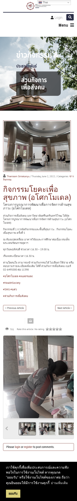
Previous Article (15, 308)
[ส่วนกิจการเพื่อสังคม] (38, 6)
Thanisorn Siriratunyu (18, 176)
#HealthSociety (11, 283)
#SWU (6, 289)
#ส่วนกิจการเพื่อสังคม (15, 296)
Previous (7, 428)
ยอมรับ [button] (13, 493)
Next (69, 375)
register (28, 447)
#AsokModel (26, 276)
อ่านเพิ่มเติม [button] (59, 483)
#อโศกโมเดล (10, 276)
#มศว (13, 289)
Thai (45, 2)
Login (58, 18)
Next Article (63, 308)
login (17, 447)
